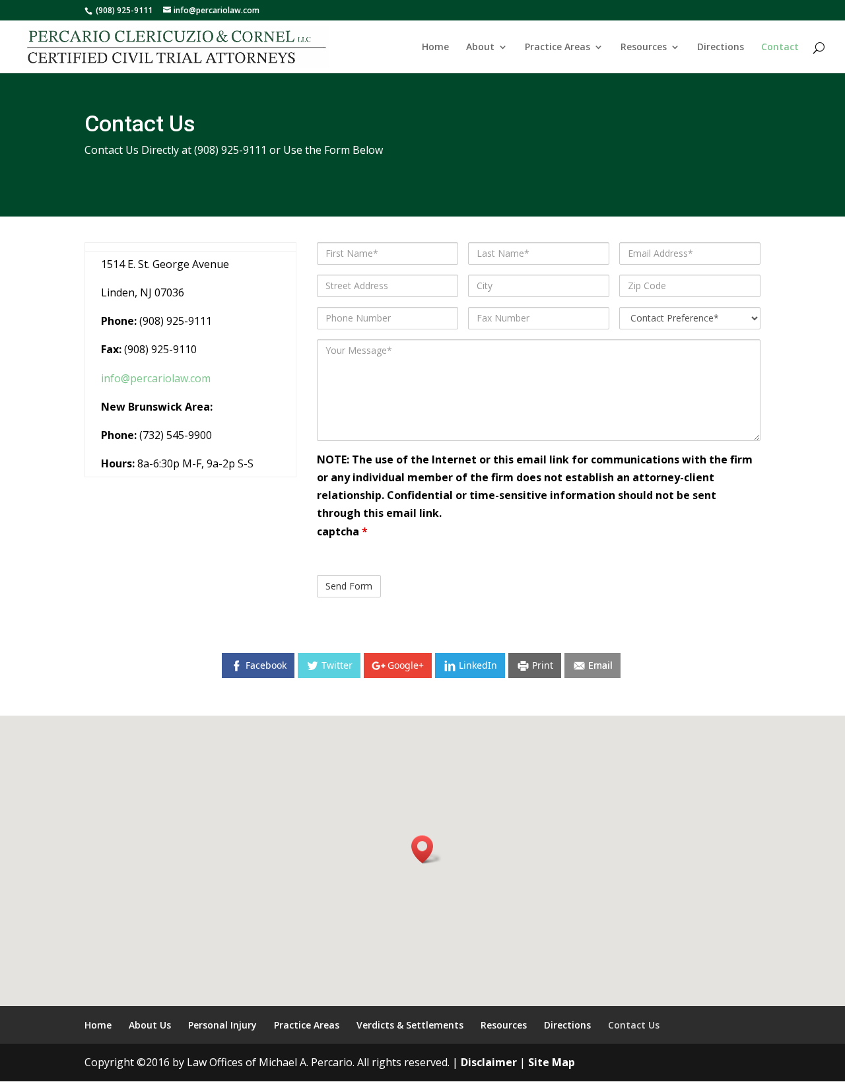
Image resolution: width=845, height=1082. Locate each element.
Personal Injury (222, 1025)
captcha (342, 531)
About (480, 47)
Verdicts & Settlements (409, 1025)
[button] (426, 849)
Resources (644, 47)
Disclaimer (489, 1062)
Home (435, 47)
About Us (150, 1025)
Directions (720, 47)
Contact (780, 47)
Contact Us (633, 1025)
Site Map (551, 1062)
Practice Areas (557, 47)
